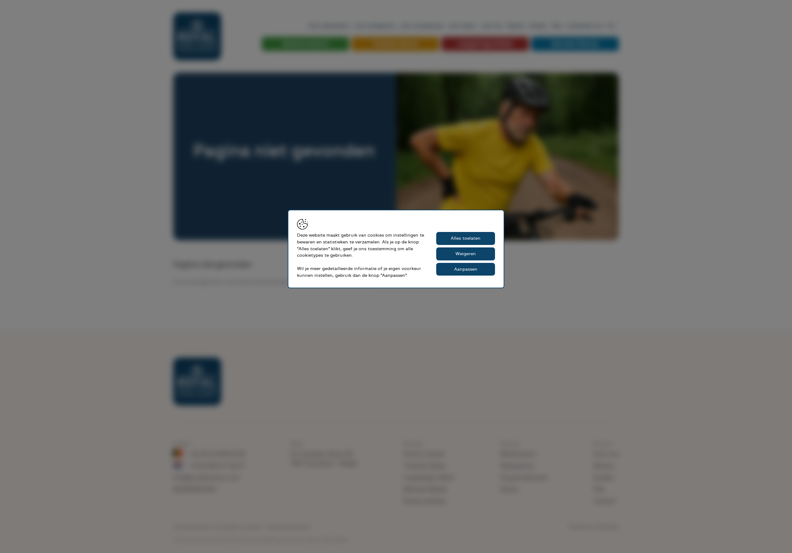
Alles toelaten (465, 238)
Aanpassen (465, 269)
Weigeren (465, 253)
